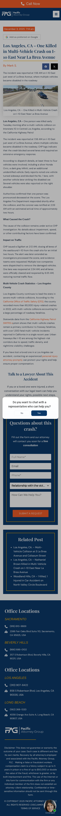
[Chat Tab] (30, 408)
